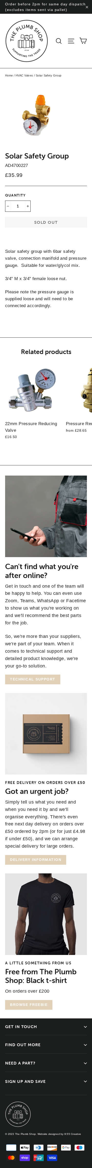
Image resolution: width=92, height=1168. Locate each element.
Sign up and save (25, 1081)
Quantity (15, 195)
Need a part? (20, 1063)
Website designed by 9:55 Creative (59, 1134)
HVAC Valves (24, 75)
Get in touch (21, 1026)
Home (9, 75)
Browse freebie (29, 1005)
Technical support (32, 679)
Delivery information (35, 860)
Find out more (23, 1044)
